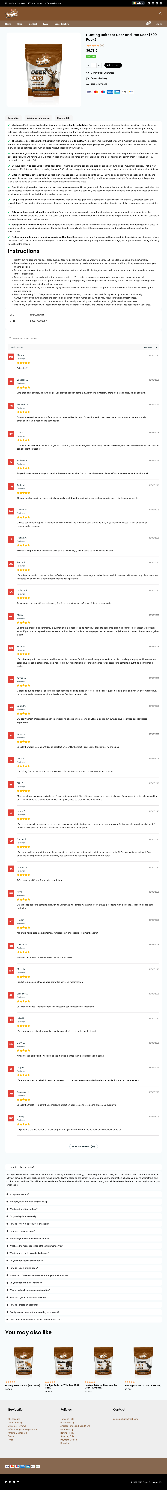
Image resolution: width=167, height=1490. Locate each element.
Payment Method (68, 1439)
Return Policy (66, 1429)
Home (8, 24)
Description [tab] (13, 118)
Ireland (140, 3)
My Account (14, 1419)
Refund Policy (67, 1432)
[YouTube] (160, 3)
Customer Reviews (17, 1426)
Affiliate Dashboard (17, 1432)
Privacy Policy (67, 1422)
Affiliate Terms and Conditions (75, 1426)
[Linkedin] (157, 3)
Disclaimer (65, 1443)
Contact (33, 24)
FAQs (45, 24)
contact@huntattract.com (125, 1419)
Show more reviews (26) (83, 1146)
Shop (20, 24)
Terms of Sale (67, 1419)
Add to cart (113, 65)
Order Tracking (62, 24)
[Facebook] (149, 3)
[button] (160, 13)
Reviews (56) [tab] (63, 118)
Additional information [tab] (38, 118)
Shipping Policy (68, 1436)
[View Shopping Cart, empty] (147, 24)
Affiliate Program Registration (22, 1429)
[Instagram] (153, 3)
